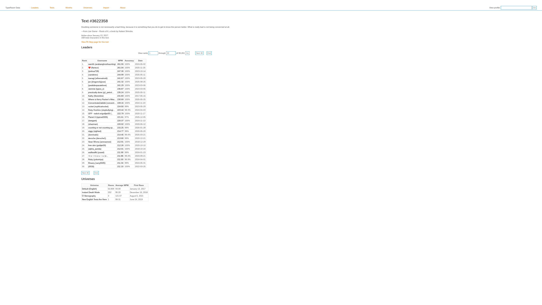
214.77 (120, 131)
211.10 (120, 166)
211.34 (120, 163)
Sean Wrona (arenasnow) (99, 142)
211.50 (120, 159)
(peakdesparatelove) (97, 85)
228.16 (120, 103)
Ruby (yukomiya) (95, 159)
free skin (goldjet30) (97, 145)
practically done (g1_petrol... (101, 92)
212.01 (120, 149)
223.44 (120, 110)
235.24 (120, 92)
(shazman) (93, 124)
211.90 (120, 152)
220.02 (120, 124)
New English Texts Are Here (94, 199)
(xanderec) (93, 75)
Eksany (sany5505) (96, 163)
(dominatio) (93, 135)
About (122, 7)
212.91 (120, 142)
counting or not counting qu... (101, 128)
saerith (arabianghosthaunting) (102, 64)
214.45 (120, 135)
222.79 (120, 113)
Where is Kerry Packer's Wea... (102, 99)
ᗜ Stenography (89, 196)
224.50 (120, 106)
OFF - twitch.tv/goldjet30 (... (100, 113)
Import (106, 7)
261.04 (120, 68)
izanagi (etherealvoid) (98, 78)
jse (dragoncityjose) (97, 82)
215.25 (120, 128)
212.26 (120, 145)
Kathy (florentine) (96, 96)
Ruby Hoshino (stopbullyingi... (101, 110)
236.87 (120, 89)
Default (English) (89, 189)
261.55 (120, 64)
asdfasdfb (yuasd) (96, 152)
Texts (52, 7)
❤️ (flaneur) (93, 68)
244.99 (120, 75)
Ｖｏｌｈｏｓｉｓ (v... (98, 156)
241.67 (120, 78)
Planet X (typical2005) (98, 117)
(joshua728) (93, 71)
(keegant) (92, 120)
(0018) (91, 166)
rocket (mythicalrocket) (98, 106)
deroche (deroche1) (97, 138)
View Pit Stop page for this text (95, 42)
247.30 (120, 71)
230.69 (120, 99)
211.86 (120, 156)
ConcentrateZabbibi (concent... (102, 103)
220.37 (120, 120)
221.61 (120, 117)
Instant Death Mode (91, 192)
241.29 (120, 85)
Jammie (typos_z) (96, 89)
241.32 (120, 82)
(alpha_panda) (94, 149)
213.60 (120, 138)
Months (68, 7)
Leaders (35, 7)
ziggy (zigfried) (94, 131)
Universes (87, 7)
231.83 (120, 96)
